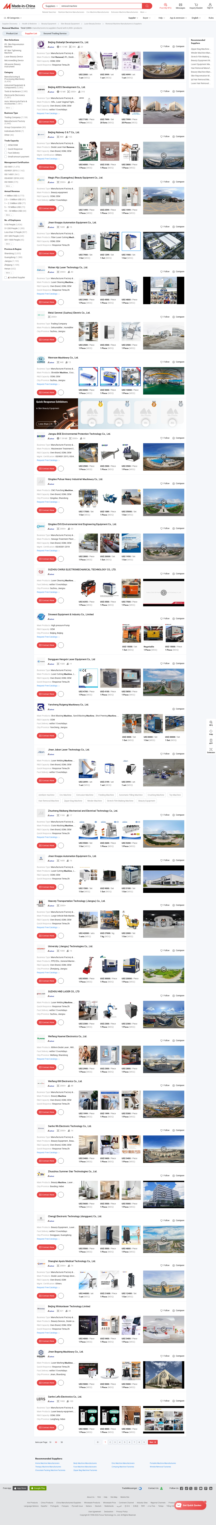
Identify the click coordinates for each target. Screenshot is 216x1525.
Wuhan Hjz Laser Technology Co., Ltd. (68, 267)
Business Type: (43, 53)
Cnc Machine (65, 794)
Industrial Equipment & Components (14, 86)
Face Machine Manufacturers (85, 1466)
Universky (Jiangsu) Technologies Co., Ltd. (70, 946)
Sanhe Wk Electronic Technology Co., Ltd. (70, 1126)
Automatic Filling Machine (131, 794)
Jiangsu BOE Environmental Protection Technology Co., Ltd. (79, 433)
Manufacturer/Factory (14, 122)
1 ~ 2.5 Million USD (15, 203)
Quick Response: (44, 64)
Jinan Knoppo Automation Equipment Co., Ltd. (72, 222)
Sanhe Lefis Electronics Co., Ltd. (65, 1396)
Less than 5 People (15, 232)
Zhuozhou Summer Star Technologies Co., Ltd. (72, 1171)
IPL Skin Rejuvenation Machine (14, 45)
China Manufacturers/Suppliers (68, 1502)
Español (44, 1506)
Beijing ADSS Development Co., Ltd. (67, 87)
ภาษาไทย (151, 1506)
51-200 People (14, 228)
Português (54, 1506)
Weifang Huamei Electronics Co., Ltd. (67, 1036)
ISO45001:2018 (14, 178)
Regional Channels (158, 1502)
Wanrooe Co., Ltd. (63, 357)
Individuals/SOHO (14, 131)
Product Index (174, 1502)
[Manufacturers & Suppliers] (19, 6)
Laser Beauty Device (13, 56)
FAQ (99, 1497)
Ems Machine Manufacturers (123, 1463)
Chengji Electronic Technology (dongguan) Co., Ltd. (75, 1216)
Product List (12, 33)
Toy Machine (175, 794)
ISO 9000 (11, 182)
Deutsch (98, 1506)
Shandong (12, 253)
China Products (47, 1502)
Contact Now (48, 73)
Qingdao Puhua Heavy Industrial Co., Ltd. (75, 479)
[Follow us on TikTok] (186, 1488)
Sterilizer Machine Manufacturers (71, 12)
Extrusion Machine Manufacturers (124, 12)
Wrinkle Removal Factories (160, 1466)
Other (9, 134)
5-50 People (13, 224)
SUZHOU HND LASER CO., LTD (63, 991)
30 (56, 1442)
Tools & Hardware (16, 91)
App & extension (177, 17)
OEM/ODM (12, 145)
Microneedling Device (14, 60)
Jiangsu (11, 261)
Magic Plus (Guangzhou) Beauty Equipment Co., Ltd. (75, 177)
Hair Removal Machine (48, 800)
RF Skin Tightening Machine (12, 51)
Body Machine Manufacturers (85, 1463)
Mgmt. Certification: (46, 154)
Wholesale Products (92, 1502)
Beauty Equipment (146, 800)
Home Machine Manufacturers (47, 1463)
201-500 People (14, 236)
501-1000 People (14, 239)
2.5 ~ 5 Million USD (15, 199)
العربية (119, 1506)
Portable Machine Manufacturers (163, 1463)
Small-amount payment (18, 156)
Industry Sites (142, 1502)
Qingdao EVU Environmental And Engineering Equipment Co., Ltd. (82, 524)
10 (50, 1442)
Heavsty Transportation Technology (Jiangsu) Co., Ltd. (76, 901)
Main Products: (44, 57)
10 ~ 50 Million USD (15, 210)
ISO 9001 (12, 166)
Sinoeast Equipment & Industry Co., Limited (71, 614)
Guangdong (13, 257)
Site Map (113, 1497)
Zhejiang (11, 264)
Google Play (38, 1488)
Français (65, 1506)
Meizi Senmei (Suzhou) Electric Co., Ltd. (69, 312)
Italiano (89, 1506)
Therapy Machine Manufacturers (48, 1466)
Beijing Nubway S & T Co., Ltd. (64, 132)
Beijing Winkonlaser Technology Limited (69, 1306)
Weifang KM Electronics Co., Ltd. (65, 1081)
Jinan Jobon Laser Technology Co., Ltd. (69, 749)
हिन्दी (143, 1506)
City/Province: (43, 331)
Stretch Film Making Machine (120, 800)
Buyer (145, 17)
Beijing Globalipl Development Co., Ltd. (68, 42)
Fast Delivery (13, 152)
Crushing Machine (156, 794)
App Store (20, 1488)
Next (151, 1442)
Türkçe (160, 1506)
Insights (186, 1502)
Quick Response (14, 149)
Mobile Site (124, 1497)
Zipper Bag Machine (73, 800)
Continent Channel (126, 1502)
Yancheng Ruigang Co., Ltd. (68, 704)
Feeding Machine (106, 794)
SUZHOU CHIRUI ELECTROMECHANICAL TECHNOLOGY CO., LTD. (82, 569)
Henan (10, 268)
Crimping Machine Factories (123, 1466)
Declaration (108, 1511)
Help (161, 17)
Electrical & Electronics (14, 96)
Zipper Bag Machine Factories (85, 1470)
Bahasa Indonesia (185, 1506)
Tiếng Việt (170, 1506)
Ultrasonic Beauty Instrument (12, 65)
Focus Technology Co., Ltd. (110, 1515)
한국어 (127, 1506)
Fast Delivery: (43, 109)
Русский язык (77, 1506)
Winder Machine (94, 800)
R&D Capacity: (43, 61)
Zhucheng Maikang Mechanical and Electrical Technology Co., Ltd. (83, 810)
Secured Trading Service (55, 33)
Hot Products (32, 1502)
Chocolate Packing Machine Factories (50, 1470)
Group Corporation (15, 127)
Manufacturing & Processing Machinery (14, 79)
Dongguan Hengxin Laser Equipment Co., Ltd (71, 659)
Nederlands (109, 1506)
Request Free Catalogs (47, 113)
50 (62, 1442)
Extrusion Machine (84, 794)
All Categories (13, 17)
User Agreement (94, 1511)
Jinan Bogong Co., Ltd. (65, 1351)
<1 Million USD (14, 195)
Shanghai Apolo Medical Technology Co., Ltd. (72, 1261)
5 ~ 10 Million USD (14, 207)
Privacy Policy (122, 1511)
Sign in (210, 7)
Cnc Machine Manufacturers (98, 12)
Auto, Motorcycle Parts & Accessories (15, 102)
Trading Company (16, 117)
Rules (211, 17)
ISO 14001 (11, 174)
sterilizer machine (46, 794)
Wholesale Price (109, 1502)
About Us (90, 1497)
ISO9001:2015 (14, 170)
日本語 (135, 1506)
